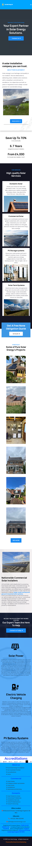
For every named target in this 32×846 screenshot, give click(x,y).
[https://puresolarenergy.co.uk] (7, 4)
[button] (30, 4)
